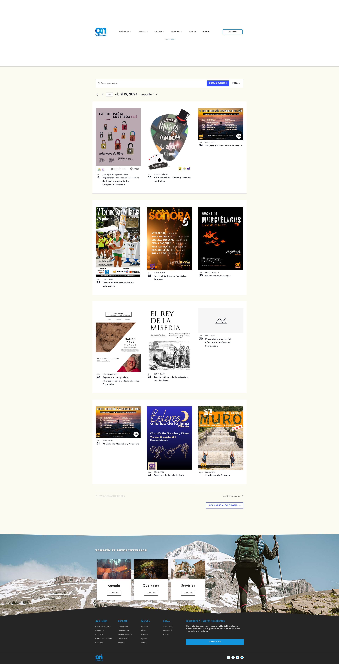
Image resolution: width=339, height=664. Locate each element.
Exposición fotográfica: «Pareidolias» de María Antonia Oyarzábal (120, 380)
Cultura (158, 32)
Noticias (192, 32)
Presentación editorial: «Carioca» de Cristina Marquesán (218, 342)
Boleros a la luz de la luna (169, 475)
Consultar (114, 592)
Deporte (142, 32)
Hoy (109, 94)
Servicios (175, 32)
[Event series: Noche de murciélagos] (217, 273)
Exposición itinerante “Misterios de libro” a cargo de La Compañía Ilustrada (120, 181)
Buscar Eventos (218, 83)
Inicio (166, 39)
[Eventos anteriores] (97, 94)
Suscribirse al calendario (223, 505)
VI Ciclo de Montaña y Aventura (223, 146)
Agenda (206, 32)
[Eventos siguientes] (102, 94)
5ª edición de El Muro (217, 475)
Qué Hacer (124, 32)
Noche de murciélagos (218, 276)
